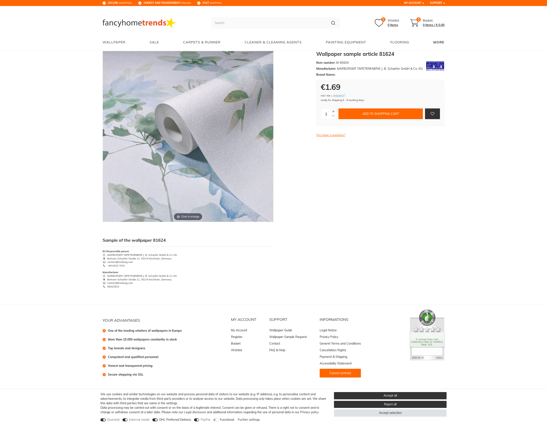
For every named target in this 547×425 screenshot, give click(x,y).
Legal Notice (328, 330)
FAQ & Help (277, 350)
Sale (154, 42)
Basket (236, 343)
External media (139, 420)
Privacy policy (309, 412)
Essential (113, 420)
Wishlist (236, 350)
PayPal (205, 420)
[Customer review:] (427, 334)
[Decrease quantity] (333, 116)
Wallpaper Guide (280, 330)
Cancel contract (340, 373)
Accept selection (390, 413)
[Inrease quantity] (333, 111)
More (438, 42)
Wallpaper (114, 42)
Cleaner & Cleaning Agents (273, 42)
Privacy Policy (329, 337)
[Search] (333, 23)
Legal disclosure (195, 412)
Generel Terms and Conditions (340, 343)
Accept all (390, 395)
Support (436, 2)
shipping (212, 2)
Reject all (390, 404)
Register (237, 337)
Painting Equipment (346, 42)
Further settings (249, 420)
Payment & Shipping (333, 357)
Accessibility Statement (336, 363)
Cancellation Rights (333, 350)
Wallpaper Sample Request (288, 337)
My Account (412, 2)
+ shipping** (338, 95)
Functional (227, 420)
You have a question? (330, 135)
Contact (274, 343)
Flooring (399, 42)
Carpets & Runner (202, 42)
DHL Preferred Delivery (175, 420)
